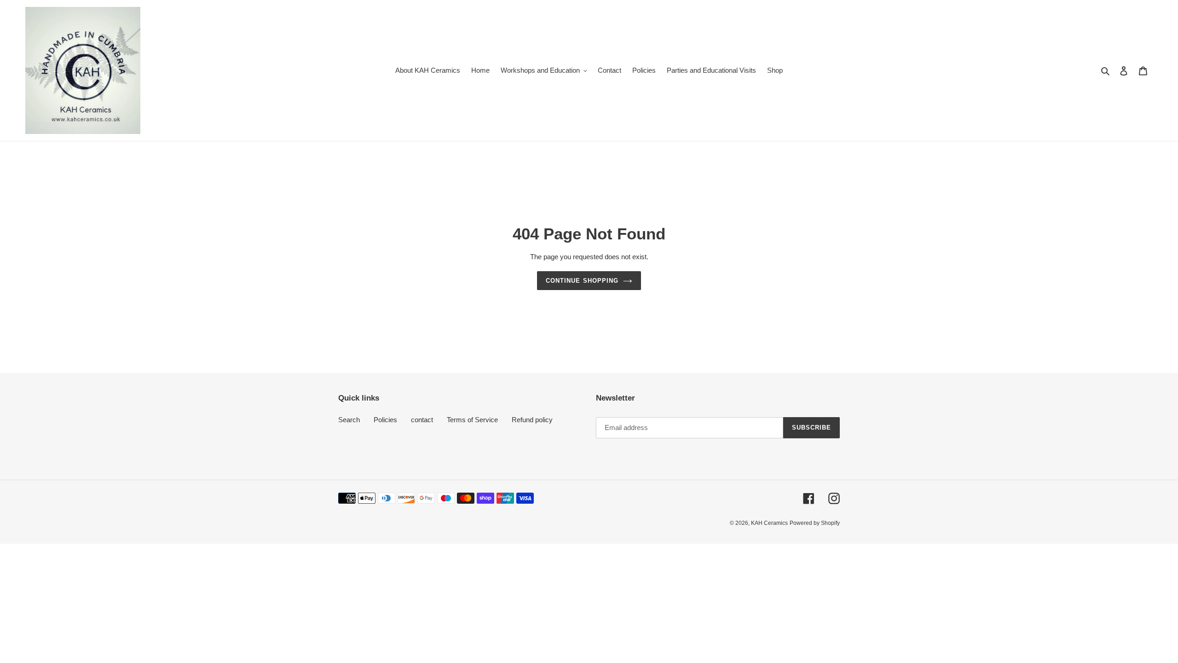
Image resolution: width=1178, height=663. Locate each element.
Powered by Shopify (815, 523)
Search (349, 420)
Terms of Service (472, 420)
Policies (385, 420)
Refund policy (532, 420)
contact (422, 420)
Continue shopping (582, 280)
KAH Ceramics (769, 523)
